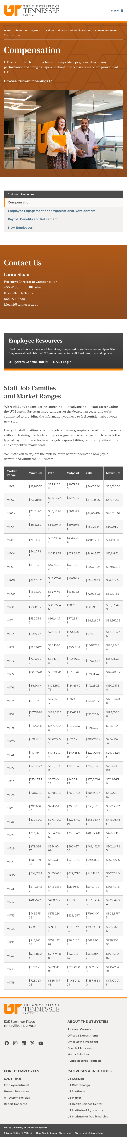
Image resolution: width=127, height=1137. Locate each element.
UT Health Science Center (85, 1104)
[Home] (32, 10)
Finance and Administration (74, 30)
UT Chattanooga (78, 1085)
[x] (32, 1043)
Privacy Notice (12, 1133)
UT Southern (76, 1091)
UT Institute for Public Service (87, 1116)
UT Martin (74, 1097)
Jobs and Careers (79, 1029)
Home (7, 30)
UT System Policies (17, 1097)
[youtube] (41, 1043)
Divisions (48, 30)
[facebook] (6, 1043)
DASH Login (62, 362)
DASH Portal (12, 1078)
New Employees (20, 227)
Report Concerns (15, 1104)
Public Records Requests (84, 1060)
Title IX (28, 1133)
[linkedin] (23, 1043)
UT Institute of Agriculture (85, 1110)
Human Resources (106, 30)
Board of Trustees (79, 1048)
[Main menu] (117, 10)
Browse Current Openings (26, 81)
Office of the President (82, 1041)
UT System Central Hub (26, 362)
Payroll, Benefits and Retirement (33, 219)
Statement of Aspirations (89, 1133)
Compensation (19, 202)
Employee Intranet (16, 1085)
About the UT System (27, 30)
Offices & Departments (82, 1035)
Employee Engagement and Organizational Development (52, 211)
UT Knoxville (76, 1078)
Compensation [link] (12, 35)
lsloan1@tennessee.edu (21, 304)
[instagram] (15, 1043)
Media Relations (78, 1054)
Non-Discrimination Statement (53, 1133)
